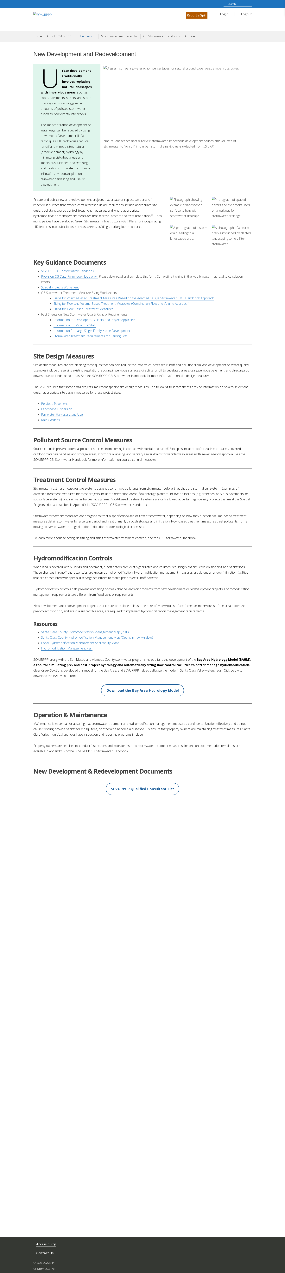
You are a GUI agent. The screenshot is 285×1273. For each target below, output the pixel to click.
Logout (246, 14)
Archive (190, 36)
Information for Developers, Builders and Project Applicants (95, 320)
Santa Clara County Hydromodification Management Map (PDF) (85, 632)
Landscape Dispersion (56, 409)
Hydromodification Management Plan (66, 648)
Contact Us (45, 1253)
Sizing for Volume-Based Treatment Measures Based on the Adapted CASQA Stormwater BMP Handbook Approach (134, 298)
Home (37, 36)
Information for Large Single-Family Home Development (92, 331)
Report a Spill (196, 15)
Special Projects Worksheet (60, 287)
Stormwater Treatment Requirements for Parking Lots (91, 336)
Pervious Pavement (54, 403)
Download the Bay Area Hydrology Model (142, 690)
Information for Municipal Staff (75, 325)
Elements (86, 36)
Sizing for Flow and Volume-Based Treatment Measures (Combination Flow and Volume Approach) (121, 303)
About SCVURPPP (59, 36)
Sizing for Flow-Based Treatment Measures (83, 309)
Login (224, 14)
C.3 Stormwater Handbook (161, 36)
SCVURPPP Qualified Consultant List (142, 789)
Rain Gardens (50, 420)
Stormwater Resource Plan (119, 36)
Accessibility (46, 1244)
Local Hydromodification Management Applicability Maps (80, 643)
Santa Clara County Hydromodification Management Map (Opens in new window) (97, 637)
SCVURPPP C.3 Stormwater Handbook (67, 271)
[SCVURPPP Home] (87, 19)
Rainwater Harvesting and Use (62, 414)
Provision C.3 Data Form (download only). (69, 276)
